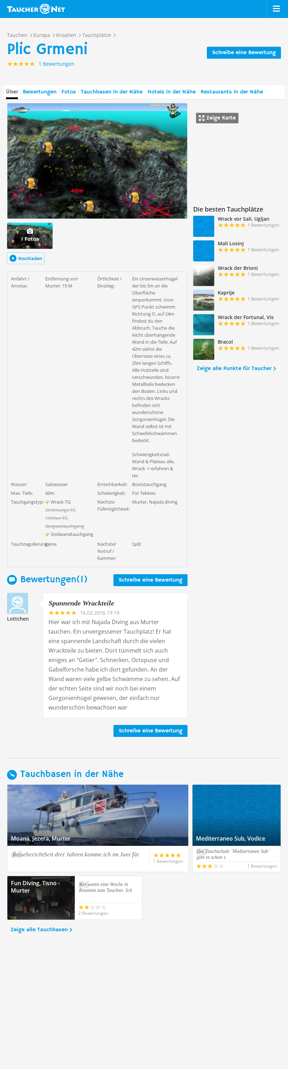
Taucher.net (36, 9)
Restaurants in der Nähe (232, 92)
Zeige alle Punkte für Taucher (234, 368)
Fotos (68, 92)
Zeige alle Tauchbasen (39, 929)
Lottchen (18, 618)
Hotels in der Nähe (172, 92)
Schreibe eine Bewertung (244, 52)
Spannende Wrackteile (81, 603)
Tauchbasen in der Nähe (112, 92)
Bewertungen (40, 92)
